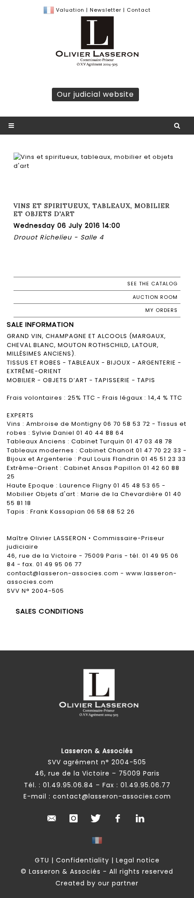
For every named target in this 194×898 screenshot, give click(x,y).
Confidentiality (82, 860)
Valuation (70, 10)
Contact (139, 10)
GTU (42, 860)
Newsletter (104, 10)
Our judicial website (95, 94)
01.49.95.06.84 (68, 785)
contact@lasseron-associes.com (112, 796)
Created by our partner (97, 883)
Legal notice (138, 860)
